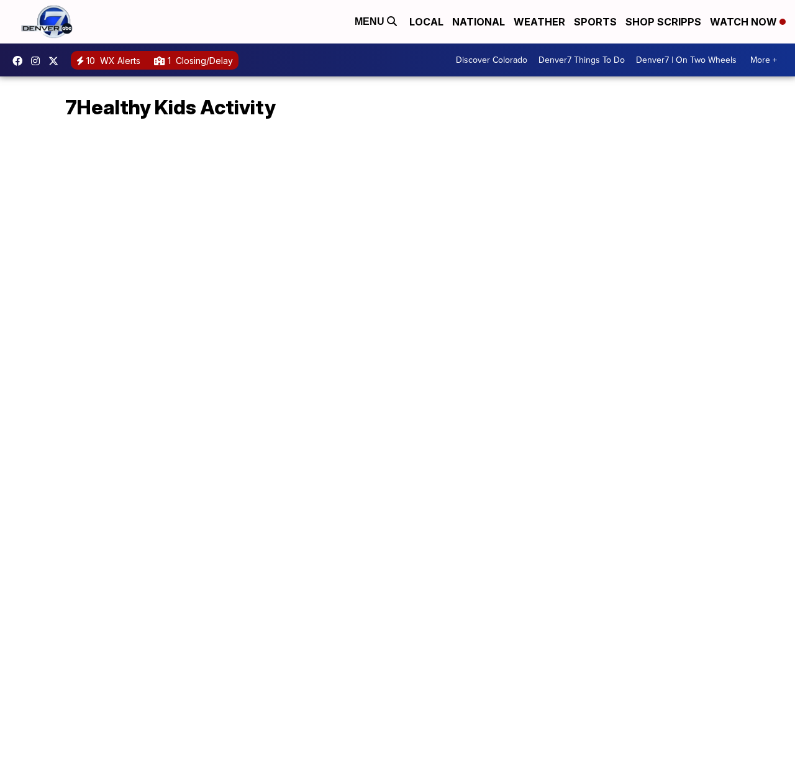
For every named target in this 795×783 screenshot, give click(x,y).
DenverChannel (56, 61)
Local (426, 22)
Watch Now (744, 22)
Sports (595, 22)
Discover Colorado (491, 59)
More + (763, 59)
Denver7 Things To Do (581, 59)
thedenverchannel (38, 61)
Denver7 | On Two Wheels (686, 59)
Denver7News (20, 61)
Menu (371, 21)
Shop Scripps (663, 22)
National (478, 22)
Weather (539, 22)
